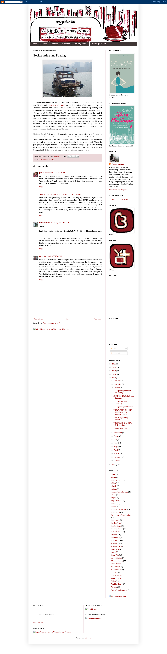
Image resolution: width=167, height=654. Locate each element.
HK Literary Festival (118, 509)
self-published (116, 558)
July (115, 440)
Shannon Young (118, 164)
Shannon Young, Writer (119, 199)
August (116, 436)
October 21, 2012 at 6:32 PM (54, 256)
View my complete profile (118, 190)
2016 (114, 364)
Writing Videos (99, 44)
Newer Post (38, 319)
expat (113, 498)
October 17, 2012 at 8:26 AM (55, 173)
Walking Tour (116, 584)
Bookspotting (43, 159)
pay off (114, 552)
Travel (113, 572)
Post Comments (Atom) (51, 323)
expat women (116, 501)
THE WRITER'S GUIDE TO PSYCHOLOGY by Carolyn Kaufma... (122, 412)
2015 (114, 367)
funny (113, 506)
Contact (54, 44)
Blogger (88, 638)
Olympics (114, 543)
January (117, 460)
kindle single (116, 526)
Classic (113, 486)
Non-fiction (115, 540)
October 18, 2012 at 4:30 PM (59, 223)
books (113, 477)
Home (34, 44)
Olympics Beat (116, 546)
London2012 (116, 532)
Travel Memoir (117, 575)
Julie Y (41, 173)
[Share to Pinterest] (78, 156)
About (44, 44)
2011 (114, 465)
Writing (51, 159)
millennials (115, 537)
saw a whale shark (57, 105)
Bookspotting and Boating (123, 407)
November (118, 384)
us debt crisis (116, 578)
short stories (116, 564)
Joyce (41, 256)
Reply (41, 187)
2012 (114, 378)
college (114, 489)
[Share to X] (73, 156)
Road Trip (115, 555)
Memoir (114, 535)
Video (113, 581)
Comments (116, 353)
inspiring (114, 520)
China (113, 483)
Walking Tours (80, 44)
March (116, 453)
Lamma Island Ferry (121, 428)
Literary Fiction (117, 529)
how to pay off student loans (121, 515)
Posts (114, 349)
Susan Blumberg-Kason (48, 194)
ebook (113, 495)
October (117, 388)
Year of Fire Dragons (119, 590)
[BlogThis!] (71, 156)
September (118, 433)
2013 (114, 374)
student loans (116, 569)
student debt (115, 567)
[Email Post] (64, 156)
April (116, 450)
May (115, 446)
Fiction (114, 503)
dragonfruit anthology (119, 492)
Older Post (97, 319)
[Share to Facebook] (75, 156)
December (118, 381)
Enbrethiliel (44, 223)
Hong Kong (115, 512)
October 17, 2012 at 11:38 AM (70, 194)
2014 (114, 371)
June (116, 443)
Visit (38, 623)
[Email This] (68, 156)
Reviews (66, 44)
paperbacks (115, 549)
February (117, 457)
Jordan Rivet (116, 523)
